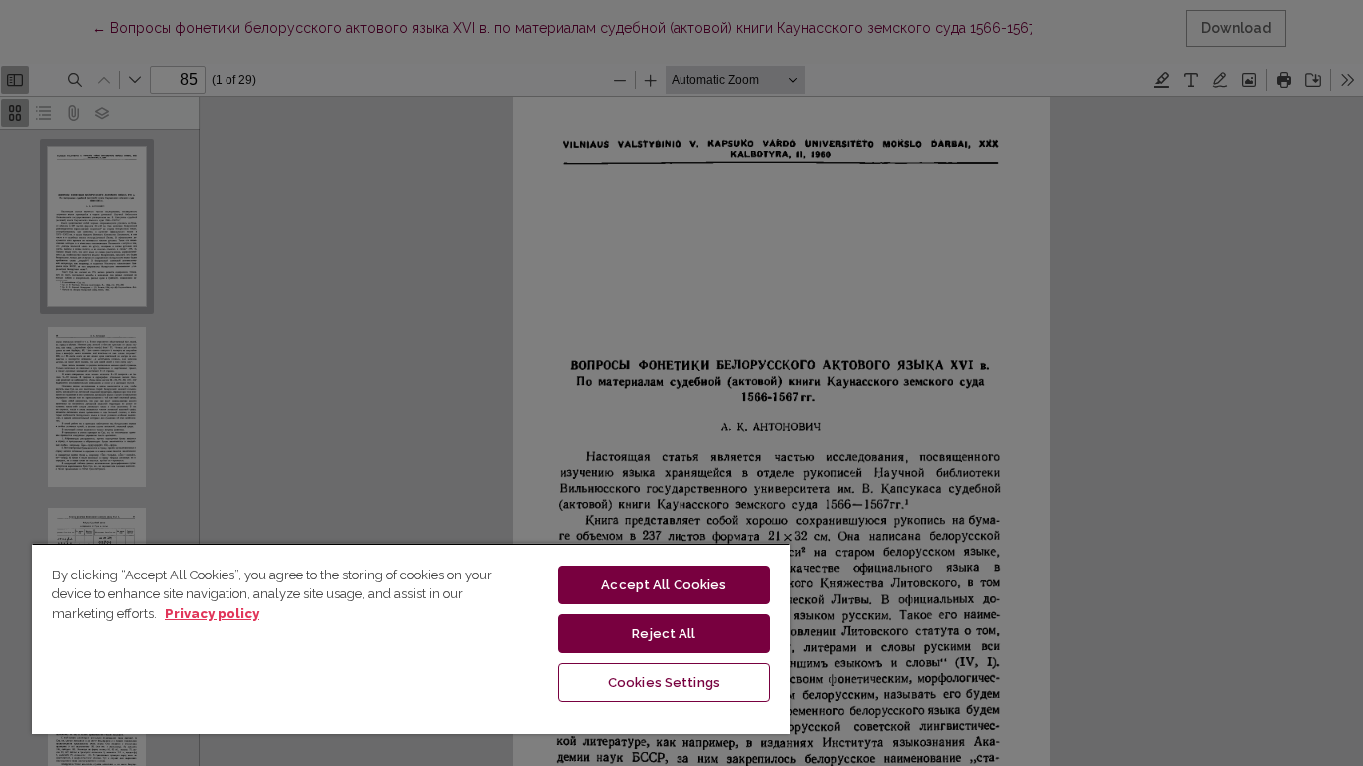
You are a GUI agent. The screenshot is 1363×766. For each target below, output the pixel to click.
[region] (411, 638)
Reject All (663, 633)
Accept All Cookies (663, 584)
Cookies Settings (664, 682)
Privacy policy (212, 613)
